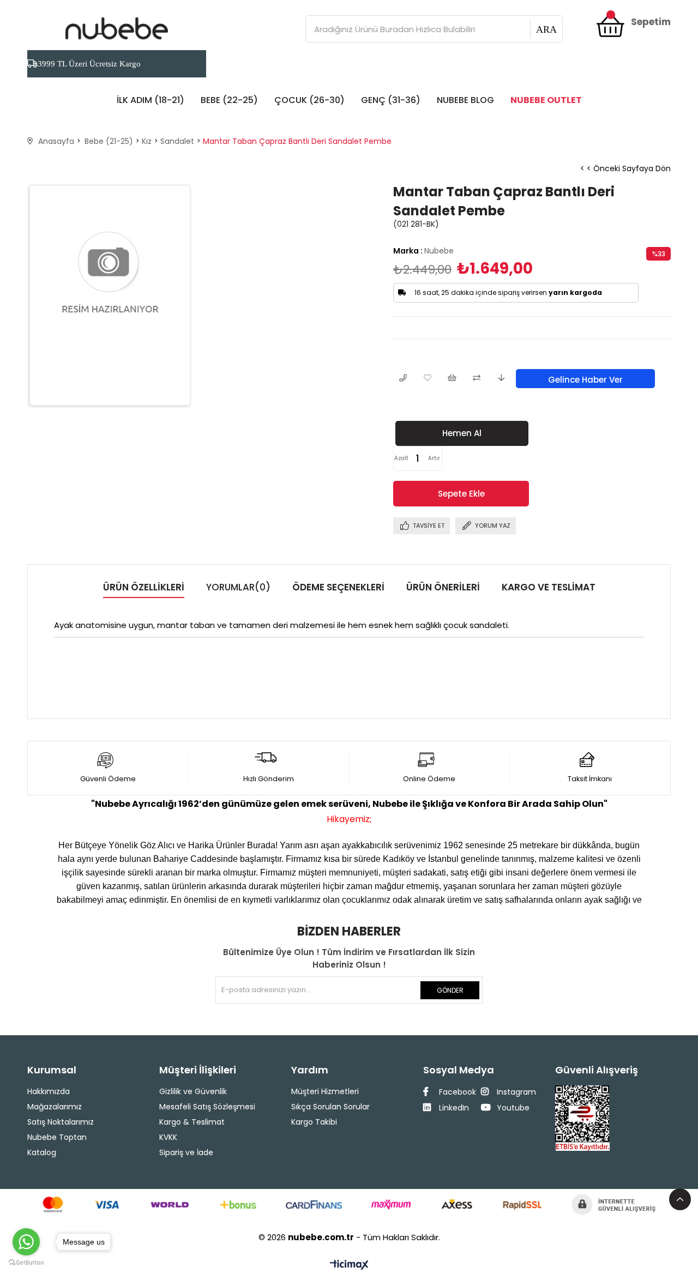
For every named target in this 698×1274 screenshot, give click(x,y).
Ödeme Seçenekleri (338, 587)
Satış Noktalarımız (60, 1121)
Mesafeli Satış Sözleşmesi (207, 1106)
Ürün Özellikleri (143, 587)
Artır (434, 458)
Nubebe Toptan (57, 1137)
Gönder (450, 990)
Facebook (456, 1091)
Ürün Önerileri (443, 587)
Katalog (41, 1152)
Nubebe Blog (465, 100)
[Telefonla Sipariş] (402, 378)
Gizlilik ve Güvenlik (193, 1091)
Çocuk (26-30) (309, 100)
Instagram (515, 1091)
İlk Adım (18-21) (150, 100)
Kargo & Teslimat (192, 1121)
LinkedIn (453, 1107)
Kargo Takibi (314, 1121)
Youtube (512, 1107)
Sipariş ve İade (186, 1152)
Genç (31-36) (390, 100)
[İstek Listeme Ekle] (451, 378)
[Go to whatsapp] (26, 1241)
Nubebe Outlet (546, 100)
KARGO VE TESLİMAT (548, 587)
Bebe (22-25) (229, 100)
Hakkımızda (48, 1091)
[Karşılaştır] (476, 378)
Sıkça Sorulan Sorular (330, 1106)
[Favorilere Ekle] (427, 378)
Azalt (401, 458)
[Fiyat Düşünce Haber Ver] (500, 378)
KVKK (168, 1137)
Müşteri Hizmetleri (325, 1091)
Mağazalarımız (54, 1106)
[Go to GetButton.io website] (26, 1262)
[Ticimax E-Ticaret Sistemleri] (349, 1265)
